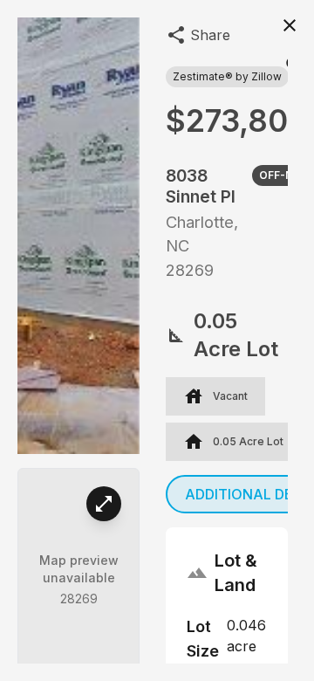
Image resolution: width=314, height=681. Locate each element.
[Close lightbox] (289, 24)
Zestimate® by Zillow (227, 76)
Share (210, 35)
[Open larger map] (103, 503)
